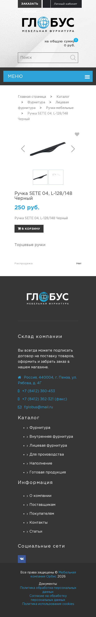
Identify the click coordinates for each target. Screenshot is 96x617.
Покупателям (41, 513)
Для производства (46, 454)
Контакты (38, 522)
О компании (40, 496)
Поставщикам (42, 505)
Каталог (29, 418)
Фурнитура (39, 427)
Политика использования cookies (48, 604)
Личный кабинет (65, 4)
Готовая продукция (47, 472)
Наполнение (40, 463)
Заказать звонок (29, 5)
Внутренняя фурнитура (51, 436)
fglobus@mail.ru (38, 407)
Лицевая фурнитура (48, 445)
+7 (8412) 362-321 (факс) (44, 399)
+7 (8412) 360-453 (38, 391)
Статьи (35, 531)
